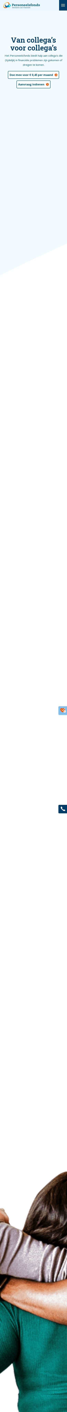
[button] (63, 5)
